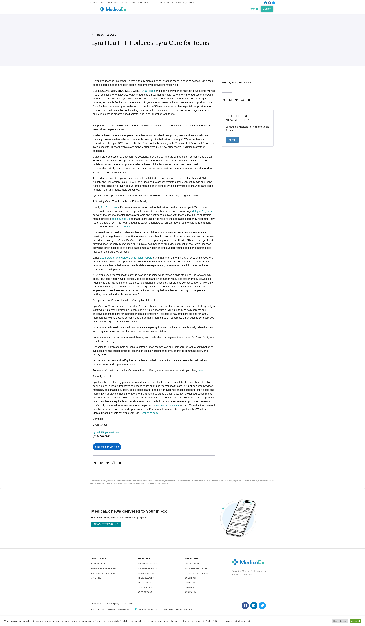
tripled (127, 226)
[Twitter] (273, 2)
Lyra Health (148, 90)
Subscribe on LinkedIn (107, 446)
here (200, 370)
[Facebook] (269, 2)
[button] (94, 8)
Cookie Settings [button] (339, 621)
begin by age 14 (121, 218)
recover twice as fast (168, 405)
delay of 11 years (202, 211)
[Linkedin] (265, 2)
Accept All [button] (355, 621)
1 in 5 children (109, 207)
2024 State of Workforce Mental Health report (126, 257)
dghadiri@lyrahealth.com (107, 432)
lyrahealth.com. (149, 413)
